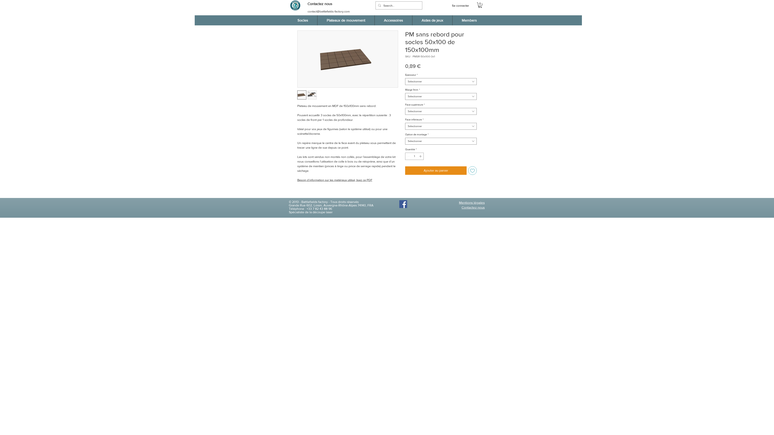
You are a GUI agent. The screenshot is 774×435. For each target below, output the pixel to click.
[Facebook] (403, 204)
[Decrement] (408, 156)
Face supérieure (415, 104)
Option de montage (417, 134)
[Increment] (420, 156)
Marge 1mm (412, 89)
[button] (322, 3)
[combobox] (441, 81)
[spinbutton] (414, 156)
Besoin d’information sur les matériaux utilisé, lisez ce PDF (334, 180)
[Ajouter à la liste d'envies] (472, 170)
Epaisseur (411, 74)
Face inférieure (414, 119)
